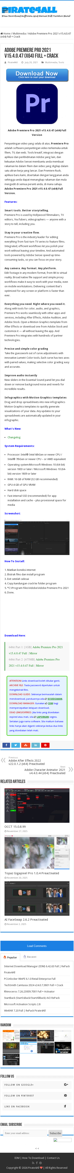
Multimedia (19, 33)
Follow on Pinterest (19, 1096)
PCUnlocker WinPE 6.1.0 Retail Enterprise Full (30, 978)
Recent (31, 957)
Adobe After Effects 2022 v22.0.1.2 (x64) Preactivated (27, 761)
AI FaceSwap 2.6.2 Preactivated (26, 919)
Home (6, 33)
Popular (12, 957)
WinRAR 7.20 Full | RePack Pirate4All (25, 1010)
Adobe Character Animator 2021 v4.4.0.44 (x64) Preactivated (44, 770)
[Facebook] (37, 1162)
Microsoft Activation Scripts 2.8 (22, 1004)
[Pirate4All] (37, 11)
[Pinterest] (40, 1162)
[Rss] (33, 1162)
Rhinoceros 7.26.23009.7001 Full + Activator (29, 991)
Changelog (14, 437)
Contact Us (53, 1157)
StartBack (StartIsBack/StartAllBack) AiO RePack (32, 997)
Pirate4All (13, 62)
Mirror (33, 653)
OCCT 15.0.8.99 (15, 827)
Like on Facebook (17, 1106)
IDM (17, 1157)
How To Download (33, 1157)
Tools (61, 62)
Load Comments (37, 946)
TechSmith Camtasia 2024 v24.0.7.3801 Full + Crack (33, 985)
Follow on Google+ (19, 1085)
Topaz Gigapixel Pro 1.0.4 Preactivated (32, 873)
